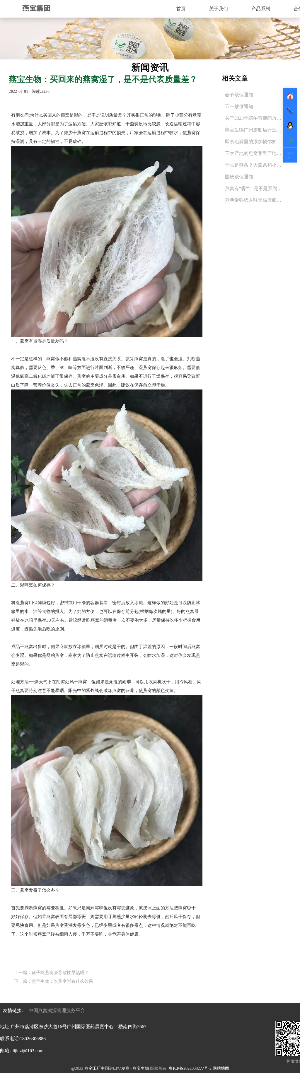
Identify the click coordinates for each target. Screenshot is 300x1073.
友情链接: (13, 1010)
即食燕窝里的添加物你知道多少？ (260, 141)
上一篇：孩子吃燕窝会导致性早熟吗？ (51, 972)
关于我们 (218, 8)
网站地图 (221, 1068)
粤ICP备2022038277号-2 (190, 1068)
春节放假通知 (239, 94)
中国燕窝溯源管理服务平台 (57, 1010)
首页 (181, 8)
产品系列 (260, 8)
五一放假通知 (239, 106)
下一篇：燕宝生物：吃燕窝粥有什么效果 (53, 981)
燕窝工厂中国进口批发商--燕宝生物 (116, 1068)
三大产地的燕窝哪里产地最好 (255, 153)
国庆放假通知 (239, 176)
